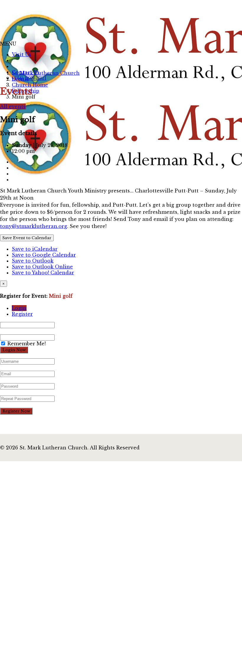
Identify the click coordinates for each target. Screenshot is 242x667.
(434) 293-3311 (29, 78)
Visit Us (21, 54)
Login (19, 308)
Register (22, 314)
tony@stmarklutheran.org (33, 226)
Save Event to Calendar (26, 237)
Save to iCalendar (35, 249)
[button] (8, 44)
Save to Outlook (32, 261)
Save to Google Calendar (44, 255)
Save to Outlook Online (42, 267)
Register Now (16, 411)
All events (13, 106)
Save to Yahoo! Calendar (43, 273)
